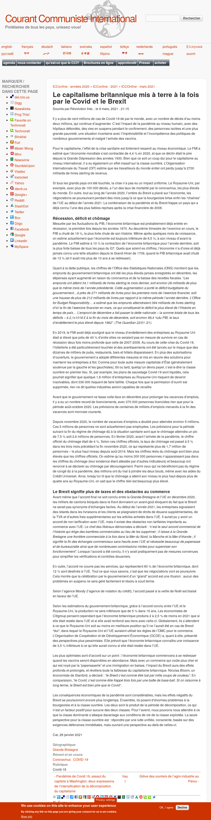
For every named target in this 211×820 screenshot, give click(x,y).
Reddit (19, 200)
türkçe (124, 46)
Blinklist (20, 136)
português (170, 46)
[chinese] (124, 53)
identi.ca (21, 188)
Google (20, 235)
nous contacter (29, 62)
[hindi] (26, 53)
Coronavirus (62, 759)
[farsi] (45, 53)
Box (17, 217)
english (6, 46)
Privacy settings (105, 799)
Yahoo (19, 183)
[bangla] (140, 53)
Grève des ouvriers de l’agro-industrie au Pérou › (169, 778)
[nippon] (85, 53)
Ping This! (22, 114)
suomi (190, 53)
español (106, 46)
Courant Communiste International (70, 18)
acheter (160, 62)
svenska (86, 46)
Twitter (19, 211)
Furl (17, 142)
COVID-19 (80, 759)
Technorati (22, 131)
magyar (168, 53)
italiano (66, 46)
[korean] (66, 53)
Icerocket (21, 177)
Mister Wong (24, 148)
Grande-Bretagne (65, 749)
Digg (18, 103)
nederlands (144, 46)
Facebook (22, 229)
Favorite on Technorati (20, 123)
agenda (9, 62)
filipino (105, 53)
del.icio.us (22, 97)
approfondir (127, 62)
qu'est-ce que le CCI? (62, 62)
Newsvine (22, 159)
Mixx (18, 154)
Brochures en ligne (99, 62)
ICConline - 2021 (105, 86)
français (27, 46)
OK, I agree (166, 807)
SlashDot (21, 206)
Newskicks (22, 108)
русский (7, 53)
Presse (144, 62)
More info (26, 816)
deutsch (47, 46)
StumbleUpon (25, 165)
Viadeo (20, 171)
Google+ (21, 194)
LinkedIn (21, 240)
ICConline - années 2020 (71, 86)
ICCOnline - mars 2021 (138, 86)
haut (125, 778)
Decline (182, 807)
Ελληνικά (194, 46)
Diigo (18, 223)
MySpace (21, 246)
